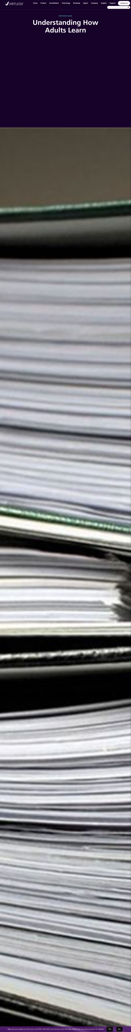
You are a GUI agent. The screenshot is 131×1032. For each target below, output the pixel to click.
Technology (66, 3)
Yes (109, 1029)
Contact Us (124, 3)
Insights (104, 3)
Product (43, 3)
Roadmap (76, 3)
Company (94, 3)
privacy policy (89, 1029)
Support (112, 3)
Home (35, 3)
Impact (85, 3)
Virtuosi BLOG (65, 16)
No (119, 1029)
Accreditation (54, 3)
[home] (14, 4)
